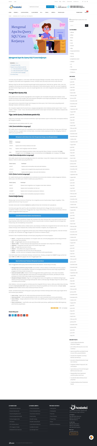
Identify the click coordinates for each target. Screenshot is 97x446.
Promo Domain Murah (34, 408)
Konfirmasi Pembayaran (55, 424)
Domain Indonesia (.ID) (14, 411)
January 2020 (73, 291)
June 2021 (72, 248)
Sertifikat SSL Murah (34, 427)
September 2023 (73, 174)
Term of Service (53, 416)
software (72, 61)
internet (72, 56)
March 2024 (72, 158)
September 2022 (73, 207)
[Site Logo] (15, 6)
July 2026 (72, 81)
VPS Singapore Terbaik (14, 427)
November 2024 (73, 136)
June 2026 (72, 84)
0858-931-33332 (72, 418)
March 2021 (72, 256)
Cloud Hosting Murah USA (15, 413)
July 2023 (72, 180)
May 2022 (72, 218)
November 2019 (73, 297)
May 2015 (72, 335)
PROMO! (86, 12)
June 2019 (72, 308)
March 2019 (72, 316)
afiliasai (72, 32)
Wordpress (72, 72)
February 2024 (73, 161)
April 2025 (72, 122)
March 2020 (72, 286)
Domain (15, 12)
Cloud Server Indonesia (35, 413)
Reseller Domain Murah (35, 421)
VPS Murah (12, 421)
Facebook (10, 315)
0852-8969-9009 (72, 416)
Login (15, 1)
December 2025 (73, 101)
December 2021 (73, 231)
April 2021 (72, 253)
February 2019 (73, 319)
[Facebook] (83, 1)
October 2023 (73, 171)
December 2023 (73, 166)
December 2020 (73, 264)
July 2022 (72, 212)
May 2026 (72, 87)
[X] (85, 1)
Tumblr (24, 315)
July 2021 (72, 245)
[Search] (86, 25)
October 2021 (73, 237)
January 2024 (73, 163)
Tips (71, 66)
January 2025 (73, 131)
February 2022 (73, 226)
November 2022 (73, 202)
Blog (60, 1)
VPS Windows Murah (14, 424)
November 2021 (73, 234)
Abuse (51, 421)
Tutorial (56, 1)
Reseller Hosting (33, 419)
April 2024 (72, 155)
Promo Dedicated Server (35, 411)
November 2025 (73, 103)
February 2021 (73, 259)
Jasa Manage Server (34, 429)
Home (10, 12)
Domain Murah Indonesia (15, 408)
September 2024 (73, 141)
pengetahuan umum (74, 59)
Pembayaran (79, 12)
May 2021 (72, 251)
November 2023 (73, 169)
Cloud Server (34, 12)
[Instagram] (87, 1)
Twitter (13, 315)
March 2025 (72, 125)
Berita (71, 37)
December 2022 (73, 199)
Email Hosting (33, 416)
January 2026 (73, 98)
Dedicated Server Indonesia (16, 429)
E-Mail (46, 12)
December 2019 (73, 294)
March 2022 (72, 223)
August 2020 (73, 275)
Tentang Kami (53, 411)
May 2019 (72, 311)
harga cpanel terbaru (75, 51)
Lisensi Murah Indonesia (35, 424)
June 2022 (72, 215)
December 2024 (73, 133)
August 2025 (73, 111)
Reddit (27, 315)
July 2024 (72, 147)
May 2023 (72, 185)
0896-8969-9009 (72, 419)
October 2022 (73, 204)
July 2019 (72, 305)
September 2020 (73, 272)
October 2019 (73, 300)
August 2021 (73, 242)
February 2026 (73, 95)
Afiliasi (64, 1)
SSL (41, 12)
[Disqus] (38, 339)
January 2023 (73, 196)
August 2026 (73, 79)
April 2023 (72, 188)
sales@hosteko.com (73, 431)
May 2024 (72, 152)
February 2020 (73, 289)
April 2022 (72, 221)
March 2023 (72, 191)
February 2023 (73, 193)
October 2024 (73, 139)
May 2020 (72, 281)
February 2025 (73, 128)
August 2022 (73, 210)
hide (17, 63)
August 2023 (73, 177)
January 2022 (73, 229)
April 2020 (72, 283)
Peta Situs (52, 413)
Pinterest (18, 315)
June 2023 (72, 182)
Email (21, 315)
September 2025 (73, 109)
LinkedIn (15, 315)
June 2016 (72, 330)
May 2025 (72, 120)
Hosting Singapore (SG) (15, 419)
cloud (71, 43)
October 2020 (73, 270)
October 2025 (73, 106)
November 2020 (73, 267)
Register (10, 1)
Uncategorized (73, 69)
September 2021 (73, 240)
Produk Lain (61, 12)
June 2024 (72, 150)
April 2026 (72, 90)
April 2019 (72, 313)
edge (71, 48)
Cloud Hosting (24, 12)
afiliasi (71, 35)
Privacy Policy (53, 419)
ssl (71, 64)
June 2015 (72, 332)
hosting (72, 53)
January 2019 (73, 321)
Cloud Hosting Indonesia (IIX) (16, 416)
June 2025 (72, 117)
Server (53, 12)
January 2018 (73, 327)
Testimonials (69, 1)
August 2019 (73, 302)
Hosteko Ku (75, 1)
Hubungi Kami (53, 408)
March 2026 (72, 92)
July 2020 (72, 278)
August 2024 (73, 144)
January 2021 (73, 261)
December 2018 (73, 324)
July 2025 (72, 114)
